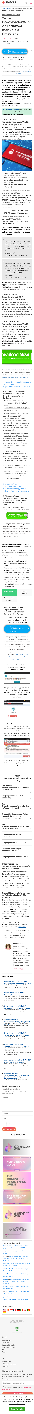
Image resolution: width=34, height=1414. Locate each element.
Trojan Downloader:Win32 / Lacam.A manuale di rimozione (16, 1033)
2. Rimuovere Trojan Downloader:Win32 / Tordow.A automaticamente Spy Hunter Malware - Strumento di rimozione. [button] (16, 487)
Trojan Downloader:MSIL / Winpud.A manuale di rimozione (17, 1045)
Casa (3, 8)
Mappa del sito (6, 1340)
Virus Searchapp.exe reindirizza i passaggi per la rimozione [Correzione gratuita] (16, 1281)
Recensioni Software (8, 1347)
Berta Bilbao (8, 39)
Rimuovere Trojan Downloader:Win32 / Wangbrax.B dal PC (17, 1020)
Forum (4, 1352)
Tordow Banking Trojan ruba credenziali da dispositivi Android (17, 982)
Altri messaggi (18, 969)
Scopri (4, 1337)
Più (3, 1358)
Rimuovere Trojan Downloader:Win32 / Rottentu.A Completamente (16, 1074)
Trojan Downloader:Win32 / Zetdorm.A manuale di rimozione (17, 1006)
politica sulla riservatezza (17, 1404)
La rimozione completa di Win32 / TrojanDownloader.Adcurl (17, 1060)
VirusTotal (22, 927)
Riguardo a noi (6, 1361)
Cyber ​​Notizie (6, 1343)
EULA (23, 71)
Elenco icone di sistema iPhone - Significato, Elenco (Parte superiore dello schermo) (16, 1258)
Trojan (9, 8)
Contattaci (5, 1366)
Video (3, 1350)
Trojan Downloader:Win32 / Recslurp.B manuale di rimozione (17, 993)
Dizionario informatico (8, 1345)
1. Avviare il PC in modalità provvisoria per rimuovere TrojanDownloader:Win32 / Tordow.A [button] (17, 384)
